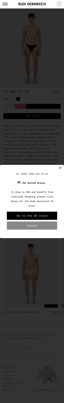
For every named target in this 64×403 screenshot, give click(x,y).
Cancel (32, 225)
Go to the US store (32, 215)
